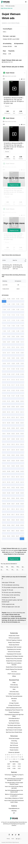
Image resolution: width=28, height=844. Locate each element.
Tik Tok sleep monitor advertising (11, 595)
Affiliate (14, 676)
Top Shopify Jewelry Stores (14, 725)
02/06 (14, 764)
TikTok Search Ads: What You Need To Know (14, 775)
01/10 (19, 766)
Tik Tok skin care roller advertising (11, 592)
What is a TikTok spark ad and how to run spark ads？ (14, 795)
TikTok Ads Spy (14, 684)
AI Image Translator (14, 703)
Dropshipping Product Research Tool (14, 710)
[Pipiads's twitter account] (12, 835)
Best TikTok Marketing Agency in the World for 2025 (14, 791)
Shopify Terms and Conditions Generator (14, 663)
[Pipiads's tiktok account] (16, 835)
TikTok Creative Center (14, 694)
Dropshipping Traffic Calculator (14, 647)
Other (22, 759)
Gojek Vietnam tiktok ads (3, 567)
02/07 (8, 764)
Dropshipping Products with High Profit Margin (14, 715)
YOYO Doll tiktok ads (8, 567)
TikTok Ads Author (14, 747)
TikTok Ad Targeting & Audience (14, 640)
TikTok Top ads (14, 743)
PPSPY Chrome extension (14, 674)
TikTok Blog (14, 741)
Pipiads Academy (14, 750)
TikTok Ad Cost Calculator (14, 651)
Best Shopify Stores (14, 720)
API (14, 813)
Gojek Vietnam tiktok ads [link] (6, 8)
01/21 (8, 766)
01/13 (14, 766)
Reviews (14, 701)
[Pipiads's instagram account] (19, 835)
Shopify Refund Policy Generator (14, 661)
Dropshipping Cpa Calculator (14, 649)
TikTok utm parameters (14, 638)
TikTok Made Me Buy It (14, 718)
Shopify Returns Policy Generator (14, 667)
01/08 (14, 768)
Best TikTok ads (14, 745)
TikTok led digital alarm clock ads (11, 607)
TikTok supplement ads (8, 604)
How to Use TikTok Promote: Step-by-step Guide (14, 787)
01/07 (19, 768)
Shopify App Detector (14, 644)
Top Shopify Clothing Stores (14, 727)
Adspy (14, 682)
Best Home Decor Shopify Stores (14, 732)
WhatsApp (14, 810)
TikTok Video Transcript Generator (14, 696)
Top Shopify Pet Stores (14, 723)
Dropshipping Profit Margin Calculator (14, 656)
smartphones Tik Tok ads (8, 597)
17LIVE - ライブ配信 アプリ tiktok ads (8, 570)
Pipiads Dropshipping (14, 712)
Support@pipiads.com (14, 808)
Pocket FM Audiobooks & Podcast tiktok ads (19, 567)
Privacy (8, 838)
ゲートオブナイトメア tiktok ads (24, 570)
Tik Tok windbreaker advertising (10, 585)
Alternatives (14, 698)
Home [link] (2, 6)
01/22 (19, 764)
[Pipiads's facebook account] (9, 835)
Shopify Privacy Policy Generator (14, 658)
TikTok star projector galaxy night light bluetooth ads (12, 601)
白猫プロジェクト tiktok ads (3, 570)
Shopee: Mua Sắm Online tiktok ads (14, 567)
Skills (14, 689)
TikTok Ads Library (14, 691)
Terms (13, 838)
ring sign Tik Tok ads (7, 590)
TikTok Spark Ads (14, 687)
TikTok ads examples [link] (10, 6)
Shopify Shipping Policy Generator (14, 669)
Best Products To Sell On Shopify (14, 730)
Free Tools (14, 671)
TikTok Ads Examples (14, 738)
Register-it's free (14, 185)
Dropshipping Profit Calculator (14, 654)
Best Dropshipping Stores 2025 (14, 707)
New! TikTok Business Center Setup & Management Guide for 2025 (14, 779)
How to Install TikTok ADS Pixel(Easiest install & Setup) (14, 801)
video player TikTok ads (8, 582)
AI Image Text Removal (14, 705)
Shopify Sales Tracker (14, 635)
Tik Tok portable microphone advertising (13, 587)
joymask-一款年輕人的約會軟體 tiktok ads (24, 567)
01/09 (8, 768)
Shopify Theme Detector (14, 642)
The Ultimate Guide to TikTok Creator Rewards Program (14, 783)
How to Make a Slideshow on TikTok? (14, 798)
